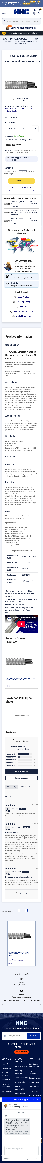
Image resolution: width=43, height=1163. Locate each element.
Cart (39, 11)
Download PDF (26, 108)
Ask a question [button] (21, 778)
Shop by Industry (5, 1074)
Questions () (25, 787)
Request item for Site (23, 311)
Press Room (6, 1068)
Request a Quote (21, 1066)
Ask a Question (11, 108)
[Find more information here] (21, 1129)
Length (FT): (10, 168)
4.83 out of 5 (27, 747)
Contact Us (6, 1080)
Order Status (23, 297)
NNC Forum (9, 33)
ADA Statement (7, 1091)
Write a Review (26, 106)
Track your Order (21, 1078)
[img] (10, 805)
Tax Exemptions (35, 1078)
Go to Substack (21, 1052)
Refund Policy (34, 1082)
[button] (9, 106)
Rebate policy (20, 1093)
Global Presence (23, 316)
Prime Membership (19, 1088)
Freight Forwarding (33, 1072)
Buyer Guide (12, 111)
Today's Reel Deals (24, 33)
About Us (5, 1064)
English (36, 33)
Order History (34, 1087)
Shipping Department (19, 1072)
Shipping (8, 150)
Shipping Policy (23, 302)
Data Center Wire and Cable (34, 1065)
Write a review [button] (21, 771)
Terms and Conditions (6, 1085)
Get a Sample (34, 1091)
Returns (23, 306)
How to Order (20, 1082)
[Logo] (21, 11)
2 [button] (20, 893)
